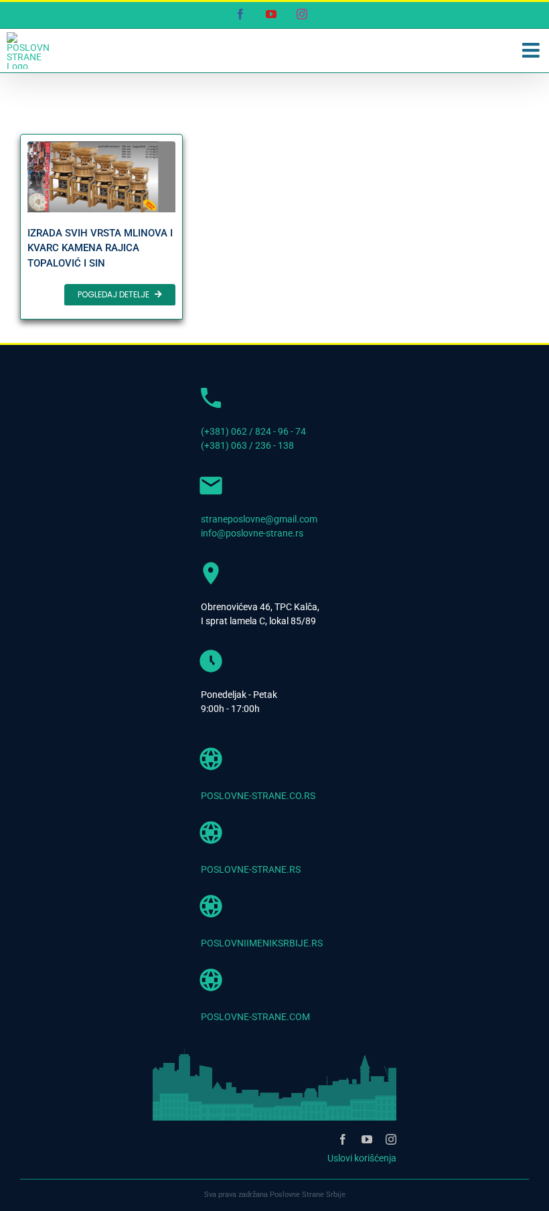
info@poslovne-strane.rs (252, 533)
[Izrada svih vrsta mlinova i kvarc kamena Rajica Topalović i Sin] (101, 226)
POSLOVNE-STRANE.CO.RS (258, 795)
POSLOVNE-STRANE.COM (255, 1016)
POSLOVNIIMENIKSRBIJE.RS (262, 943)
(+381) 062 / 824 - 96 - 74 (253, 431)
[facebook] (342, 1139)
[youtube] (367, 1139)
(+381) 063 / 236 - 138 (247, 445)
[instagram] (391, 1139)
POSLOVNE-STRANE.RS (251, 869)
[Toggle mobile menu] (532, 50)
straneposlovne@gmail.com (259, 519)
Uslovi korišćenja (361, 1158)
